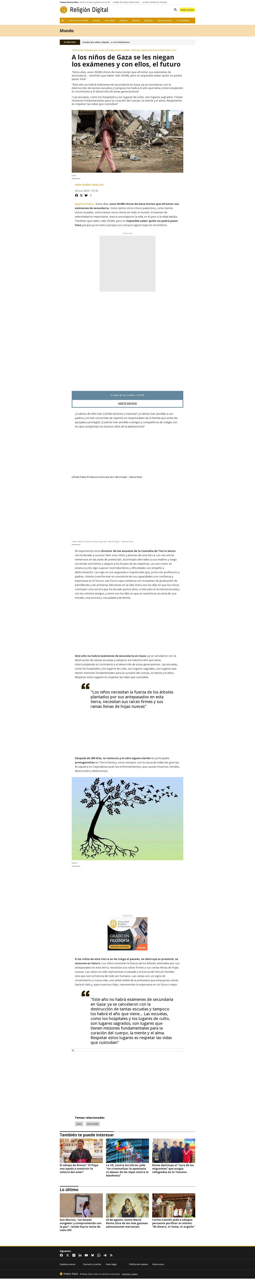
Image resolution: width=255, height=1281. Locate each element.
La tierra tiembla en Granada (154, 2)
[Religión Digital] (84, 9)
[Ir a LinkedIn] (80, 1255)
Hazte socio (158, 1264)
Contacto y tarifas (92, 1264)
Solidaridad (183, 20)
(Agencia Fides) (84, 204)
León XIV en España (78, 20)
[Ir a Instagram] (74, 1255)
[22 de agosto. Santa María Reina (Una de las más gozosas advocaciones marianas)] (127, 1205)
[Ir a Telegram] (105, 1255)
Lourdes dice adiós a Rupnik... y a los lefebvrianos (106, 42)
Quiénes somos (67, 1264)
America (123, 20)
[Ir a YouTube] (87, 1255)
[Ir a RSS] (112, 1255)
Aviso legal (111, 1264)
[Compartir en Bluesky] (86, 195)
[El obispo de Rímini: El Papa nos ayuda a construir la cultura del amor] (81, 1151)
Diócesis (148, 20)
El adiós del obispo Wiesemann (126, 2)
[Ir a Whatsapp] (99, 1255)
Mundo (136, 20)
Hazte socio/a (187, 9)
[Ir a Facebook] (62, 1255)
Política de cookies (138, 1264)
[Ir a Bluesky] (93, 1255)
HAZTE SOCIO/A (127, 403)
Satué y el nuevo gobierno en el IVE (94, 2)
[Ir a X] (68, 1255)
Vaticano (110, 20)
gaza (79, 1124)
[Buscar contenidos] (174, 10)
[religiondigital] (69, 1274)
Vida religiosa (164, 20)
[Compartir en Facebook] (76, 195)
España (96, 20)
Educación (92, 1124)
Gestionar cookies (130, 1274)
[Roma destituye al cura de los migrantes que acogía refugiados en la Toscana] (173, 1151)
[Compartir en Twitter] (81, 195)
